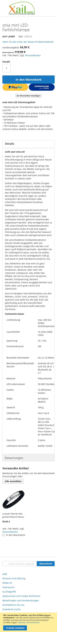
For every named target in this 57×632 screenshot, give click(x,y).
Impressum (8, 587)
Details (9, 143)
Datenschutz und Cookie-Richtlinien (21, 596)
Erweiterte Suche (11, 609)
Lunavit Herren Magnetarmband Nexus (13, 515)
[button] (13, 481)
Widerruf (7, 582)
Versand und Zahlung (13, 578)
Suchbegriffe (9, 591)
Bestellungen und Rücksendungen (20, 600)
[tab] (28, 144)
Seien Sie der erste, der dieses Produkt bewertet (28, 41)
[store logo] (22, 8)
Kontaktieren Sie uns (13, 604)
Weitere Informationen (29, 622)
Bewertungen (14, 458)
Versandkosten (33, 55)
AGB (4, 573)
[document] (28, 622)
